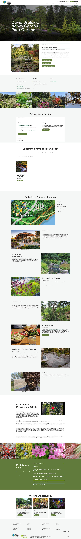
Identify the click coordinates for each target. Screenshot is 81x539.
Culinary (31, 156)
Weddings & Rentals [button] (45, 523)
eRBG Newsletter (58, 528)
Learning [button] (61, 3)
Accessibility (14, 529)
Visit (15, 34)
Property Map (15, 525)
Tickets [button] (28, 523)
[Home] (15, 536)
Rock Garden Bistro (20, 86)
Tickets (71, 1)
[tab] (49, 463)
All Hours (67, 1)
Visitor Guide (15, 524)
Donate (76, 1)
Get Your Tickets (22, 133)
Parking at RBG (46, 129)
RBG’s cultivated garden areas (31, 127)
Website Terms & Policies (33, 537)
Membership (27, 125)
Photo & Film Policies (39, 537)
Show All (19, 156)
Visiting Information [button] (17, 523)
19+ (28, 156)
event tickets (38, 152)
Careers (57, 525)
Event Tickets (29, 529)
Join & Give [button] (66, 3)
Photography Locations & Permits (46, 528)
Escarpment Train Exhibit (21, 88)
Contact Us (57, 524)
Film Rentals (43, 529)
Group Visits (29, 528)
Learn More (45, 334)
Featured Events (24, 156)
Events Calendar (60, 152)
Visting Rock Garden (47, 60)
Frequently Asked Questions (48, 66)
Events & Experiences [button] (53, 3)
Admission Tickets (29, 525)
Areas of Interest (46, 63)
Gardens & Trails (19, 34)
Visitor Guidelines (15, 528)
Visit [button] (47, 3)
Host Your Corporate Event (45, 525)
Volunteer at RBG (58, 529)
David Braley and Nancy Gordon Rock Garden (56, 329)
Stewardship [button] (72, 3)
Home (12, 34)
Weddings (43, 524)
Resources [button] (57, 523)
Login (28, 524)
